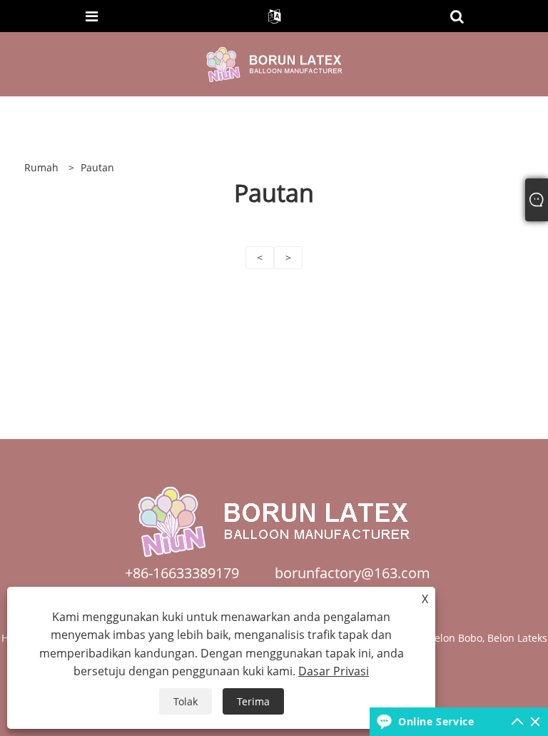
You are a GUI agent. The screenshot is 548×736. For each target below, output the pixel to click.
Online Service (436, 721)
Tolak (185, 701)
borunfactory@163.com (352, 573)
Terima (253, 701)
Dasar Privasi (333, 671)
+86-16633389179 (182, 573)
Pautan (97, 167)
